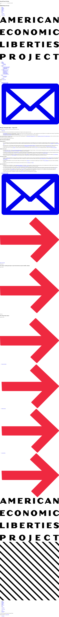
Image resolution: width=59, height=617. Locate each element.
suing (22, 169)
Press (2, 12)
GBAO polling (5, 133)
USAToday (28, 162)
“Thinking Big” (5, 68)
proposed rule (50, 157)
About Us (3, 8)
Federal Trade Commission (30, 136)
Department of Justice (40, 136)
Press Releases (5, 76)
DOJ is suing (13, 150)
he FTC (18, 152)
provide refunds (8, 158)
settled (27, 154)
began (22, 171)
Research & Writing (5, 70)
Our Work (3, 69)
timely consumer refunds (43, 158)
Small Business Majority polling (7, 134)
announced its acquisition (19, 165)
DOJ (14, 152)
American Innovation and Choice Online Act (30, 145)
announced (28, 160)
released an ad (27, 146)
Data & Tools (5, 71)
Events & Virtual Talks (6, 67)
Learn (2, 10)
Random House (19, 150)
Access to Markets (5, 73)
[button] (1, 79)
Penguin (16, 150)
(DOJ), (44, 136)
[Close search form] (0, 3)
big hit (36, 147)
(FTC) (34, 136)
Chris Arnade (7, 614)
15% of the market (55, 154)
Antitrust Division (47, 136)
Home (2, 7)
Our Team (4, 64)
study (18, 167)
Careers (3, 9)
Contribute (3, 13)
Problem (3, 62)
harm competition (46, 160)
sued (26, 171)
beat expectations (54, 147)
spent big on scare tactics (49, 146)
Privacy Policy (3, 611)
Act (2, 11)
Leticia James (12, 169)
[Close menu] (0, 16)
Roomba (14, 147)
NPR (32, 162)
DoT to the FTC (5, 159)
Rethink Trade (5, 72)
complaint (52, 143)
